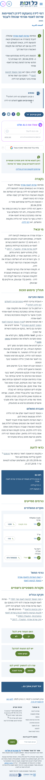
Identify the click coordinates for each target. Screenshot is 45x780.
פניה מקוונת (22, 524)
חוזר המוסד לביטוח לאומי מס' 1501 (26, 599)
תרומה (30, 670)
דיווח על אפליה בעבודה (37, 551)
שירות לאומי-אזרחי (21, 35)
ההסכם (7, 453)
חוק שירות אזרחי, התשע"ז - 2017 (21, 249)
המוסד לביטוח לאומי (32, 580)
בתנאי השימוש (9, 763)
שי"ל (38, 534)
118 (9, 538)
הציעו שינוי (22, 653)
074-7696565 (12, 558)
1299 (10, 524)
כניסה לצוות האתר (33, 731)
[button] (41, 3)
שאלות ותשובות (34, 714)
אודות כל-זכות (35, 711)
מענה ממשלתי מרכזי (34, 519)
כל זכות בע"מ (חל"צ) (13, 750)
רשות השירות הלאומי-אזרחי (29, 577)
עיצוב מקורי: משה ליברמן (15, 715)
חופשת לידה (34, 489)
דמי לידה (25, 222)
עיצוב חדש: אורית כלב (15, 718)
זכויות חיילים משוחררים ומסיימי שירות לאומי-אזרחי (22, 480)
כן (29, 636)
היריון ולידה (35, 485)
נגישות (37, 717)
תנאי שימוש (8, 137)
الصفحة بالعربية (37, 25)
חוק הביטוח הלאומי (33, 609)
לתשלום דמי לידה (18, 100)
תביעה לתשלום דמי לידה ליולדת (20, 96)
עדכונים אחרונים (34, 723)
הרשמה (12, 742)
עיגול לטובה (17, 670)
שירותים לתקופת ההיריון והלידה (28, 169)
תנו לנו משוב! (35, 726)
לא (16, 636)
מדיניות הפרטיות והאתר (32, 720)
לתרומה (37, 729)
